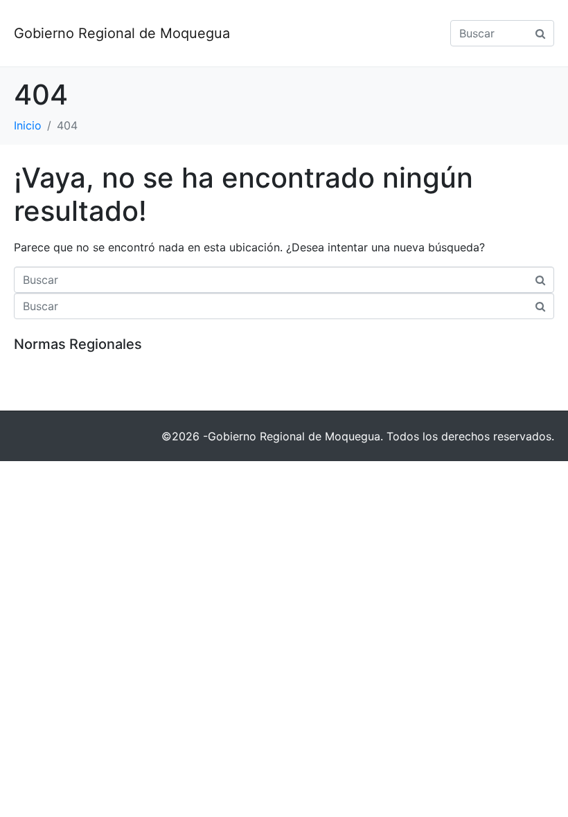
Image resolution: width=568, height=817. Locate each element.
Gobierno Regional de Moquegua (122, 33)
